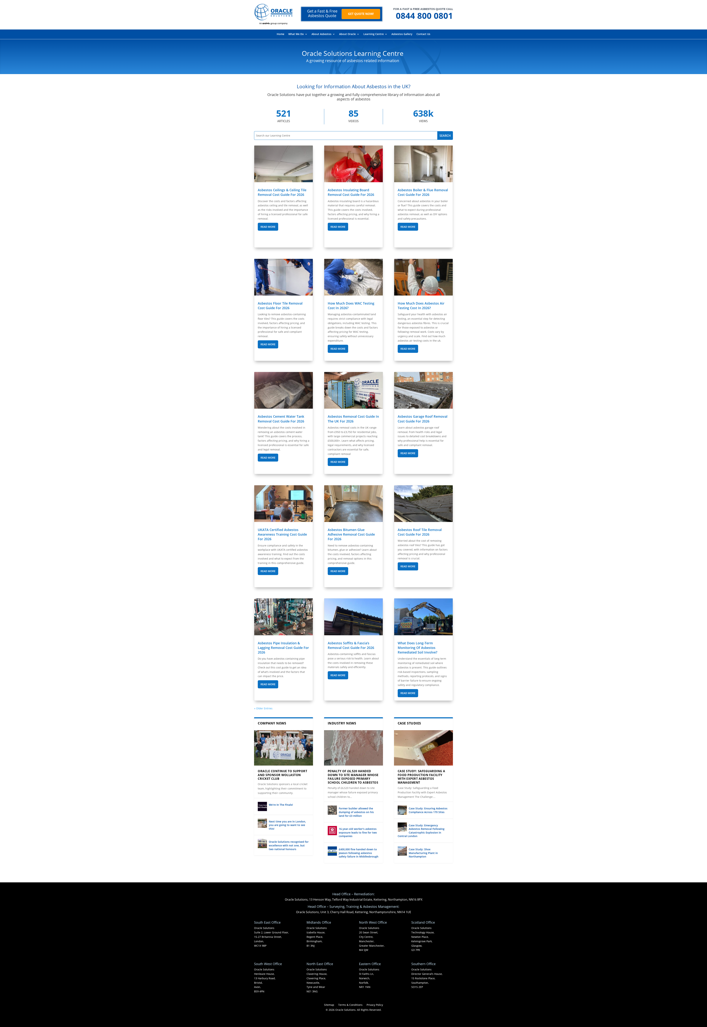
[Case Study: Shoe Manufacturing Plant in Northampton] (402, 851)
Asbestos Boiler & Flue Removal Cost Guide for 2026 (423, 192)
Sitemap (329, 1005)
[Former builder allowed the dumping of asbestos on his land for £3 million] (332, 810)
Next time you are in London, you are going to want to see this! (287, 825)
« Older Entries (263, 708)
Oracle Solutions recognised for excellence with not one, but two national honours (289, 845)
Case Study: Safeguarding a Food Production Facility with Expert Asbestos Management (421, 777)
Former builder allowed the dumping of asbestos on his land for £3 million (356, 812)
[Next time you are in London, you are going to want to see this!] (262, 823)
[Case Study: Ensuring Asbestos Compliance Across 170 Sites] (402, 810)
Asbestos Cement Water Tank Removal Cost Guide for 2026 (281, 418)
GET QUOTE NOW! (361, 14)
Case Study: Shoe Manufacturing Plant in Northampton (423, 853)
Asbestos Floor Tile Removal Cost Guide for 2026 (280, 305)
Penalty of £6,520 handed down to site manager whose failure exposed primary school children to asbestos (353, 777)
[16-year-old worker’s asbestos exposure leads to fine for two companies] (332, 830)
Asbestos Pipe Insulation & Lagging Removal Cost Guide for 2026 (283, 647)
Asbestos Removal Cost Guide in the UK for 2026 (353, 418)
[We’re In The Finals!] (262, 806)
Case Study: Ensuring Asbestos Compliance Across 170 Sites (428, 810)
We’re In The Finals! (281, 804)
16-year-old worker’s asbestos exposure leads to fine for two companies (358, 832)
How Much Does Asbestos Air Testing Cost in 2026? (421, 305)
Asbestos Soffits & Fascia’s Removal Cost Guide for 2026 (351, 645)
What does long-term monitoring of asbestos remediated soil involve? (417, 647)
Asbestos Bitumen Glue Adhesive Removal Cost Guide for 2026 (351, 534)
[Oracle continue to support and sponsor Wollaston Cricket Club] (283, 748)
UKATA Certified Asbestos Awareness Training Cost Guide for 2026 (282, 534)
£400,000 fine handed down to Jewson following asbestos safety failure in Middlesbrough (358, 853)
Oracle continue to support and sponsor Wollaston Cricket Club (282, 775)
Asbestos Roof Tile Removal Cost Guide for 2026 (420, 532)
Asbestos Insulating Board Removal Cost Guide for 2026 (351, 192)
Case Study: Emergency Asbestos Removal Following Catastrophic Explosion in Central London (421, 831)
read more (268, 226)
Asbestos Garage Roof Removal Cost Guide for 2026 (422, 418)
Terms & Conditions (350, 1005)
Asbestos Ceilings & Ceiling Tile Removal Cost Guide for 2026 (282, 192)
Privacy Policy (375, 1005)
